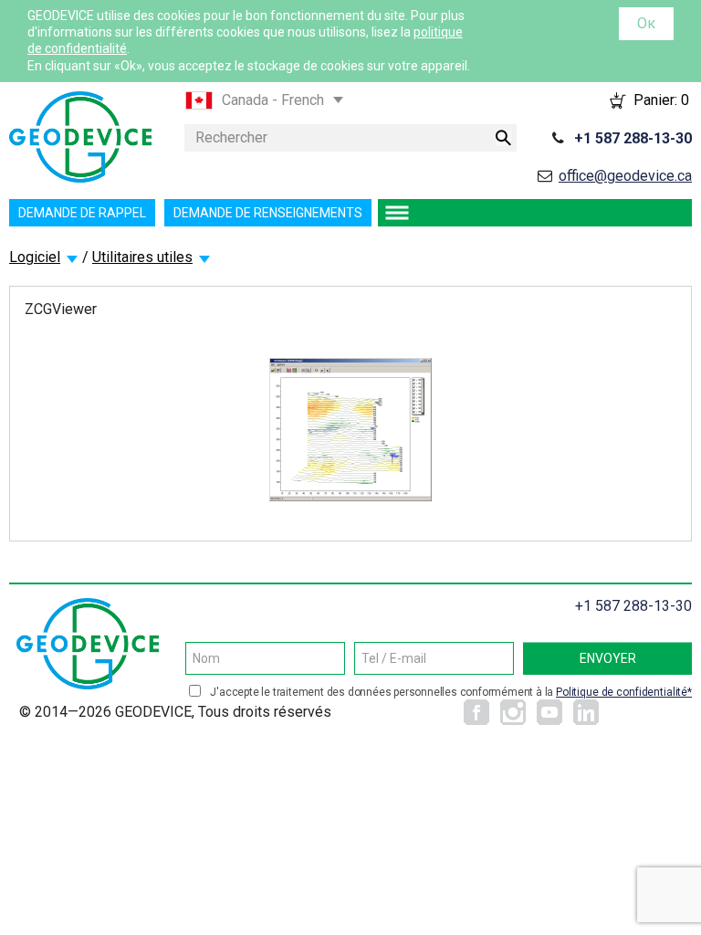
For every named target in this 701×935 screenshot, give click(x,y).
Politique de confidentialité (621, 692)
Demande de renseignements (267, 212)
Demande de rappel (82, 212)
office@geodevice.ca (625, 175)
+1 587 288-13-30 (633, 138)
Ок (646, 23)
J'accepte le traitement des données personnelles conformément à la (448, 692)
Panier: (661, 100)
